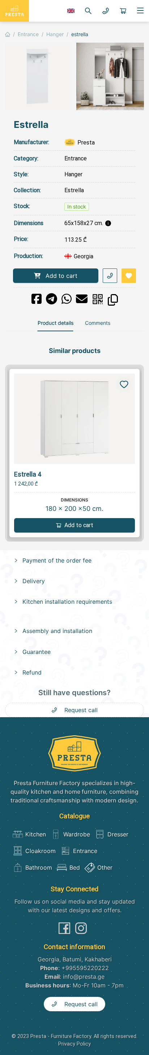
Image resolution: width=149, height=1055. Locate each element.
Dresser (117, 834)
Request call (81, 710)
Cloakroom (40, 850)
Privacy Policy (74, 1044)
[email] (82, 299)
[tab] (74, 560)
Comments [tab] (97, 323)
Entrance (75, 158)
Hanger (73, 174)
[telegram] (51, 299)
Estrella (74, 190)
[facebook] (36, 299)
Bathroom (38, 867)
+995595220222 (85, 968)
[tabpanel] (74, 527)
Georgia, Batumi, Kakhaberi (75, 959)
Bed (74, 867)
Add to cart (61, 275)
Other (104, 867)
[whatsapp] (66, 299)
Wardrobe (76, 834)
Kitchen (35, 834)
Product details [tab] (55, 323)
